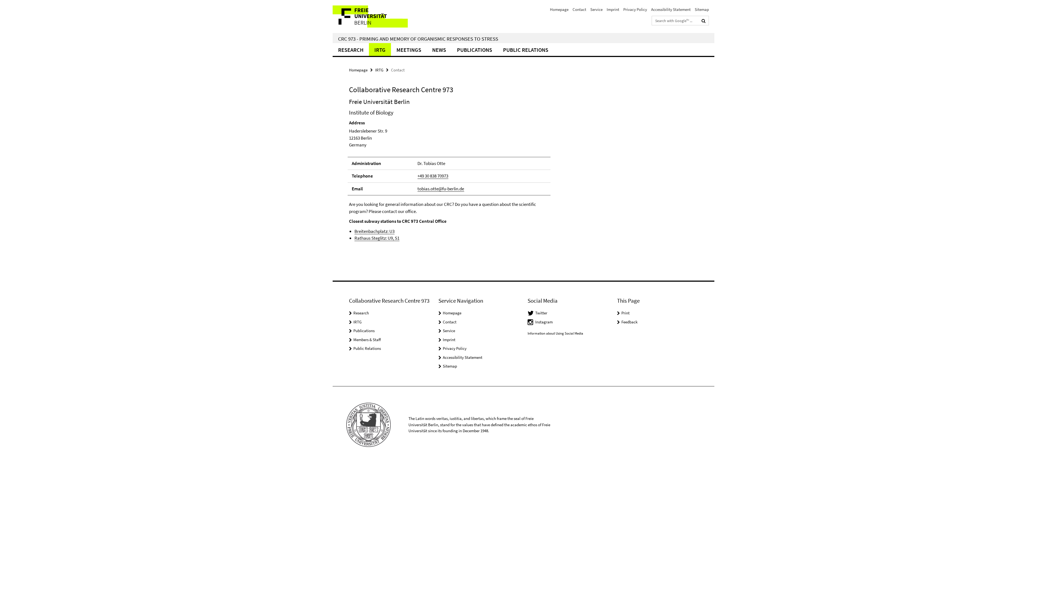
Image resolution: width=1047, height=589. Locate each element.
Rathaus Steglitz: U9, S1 (376, 238)
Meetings (408, 49)
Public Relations (367, 348)
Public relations (525, 49)
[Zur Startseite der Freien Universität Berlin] (378, 16)
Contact (579, 9)
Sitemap (702, 9)
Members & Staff (367, 339)
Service (596, 9)
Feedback (629, 321)
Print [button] (625, 312)
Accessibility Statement (671, 9)
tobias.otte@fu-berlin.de (440, 189)
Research (350, 49)
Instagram (544, 321)
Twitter (541, 312)
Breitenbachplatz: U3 (374, 231)
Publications (474, 49)
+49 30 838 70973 (432, 176)
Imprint (613, 9)
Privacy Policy (635, 9)
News (439, 49)
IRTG (380, 49)
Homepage (559, 9)
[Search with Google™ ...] (704, 20)
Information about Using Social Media (555, 333)
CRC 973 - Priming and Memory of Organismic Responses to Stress (418, 38)
